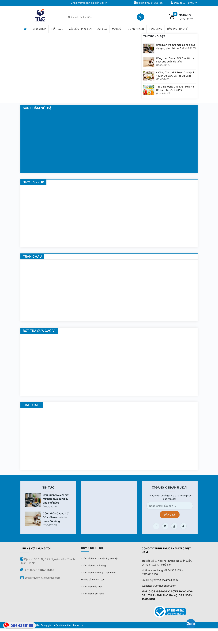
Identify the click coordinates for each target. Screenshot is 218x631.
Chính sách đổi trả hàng (93, 565)
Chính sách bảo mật (91, 586)
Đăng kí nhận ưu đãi (171, 487)
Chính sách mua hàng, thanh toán (98, 572)
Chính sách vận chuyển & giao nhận (99, 558)
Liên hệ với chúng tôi (35, 548)
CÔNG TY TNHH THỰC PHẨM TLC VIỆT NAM (166, 550)
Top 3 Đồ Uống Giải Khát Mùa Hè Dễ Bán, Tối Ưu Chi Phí (175, 90)
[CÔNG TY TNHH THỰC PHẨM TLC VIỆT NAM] (40, 15)
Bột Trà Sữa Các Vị (39, 331)
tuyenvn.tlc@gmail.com (164, 579)
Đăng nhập (179, 3)
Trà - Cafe (32, 405)
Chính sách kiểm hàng (92, 593)
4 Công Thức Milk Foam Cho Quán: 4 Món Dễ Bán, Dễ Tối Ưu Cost (176, 75)
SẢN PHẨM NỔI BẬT (38, 108)
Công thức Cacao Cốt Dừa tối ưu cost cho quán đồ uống (175, 61)
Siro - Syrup (33, 182)
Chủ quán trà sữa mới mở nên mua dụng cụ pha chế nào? (176, 46)
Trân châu (32, 256)
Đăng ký (193, 3)
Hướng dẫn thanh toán (93, 579)
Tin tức (48, 487)
